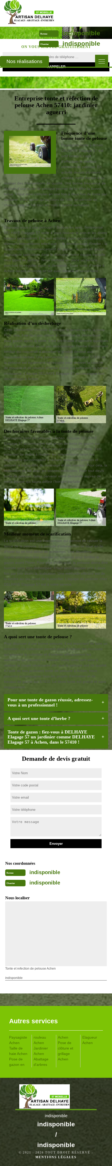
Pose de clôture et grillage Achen (65, 1051)
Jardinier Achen (41, 1051)
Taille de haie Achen (18, 1051)
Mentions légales (56, 1157)
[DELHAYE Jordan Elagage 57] (43, 13)
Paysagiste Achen (18, 1040)
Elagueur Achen (89, 1040)
